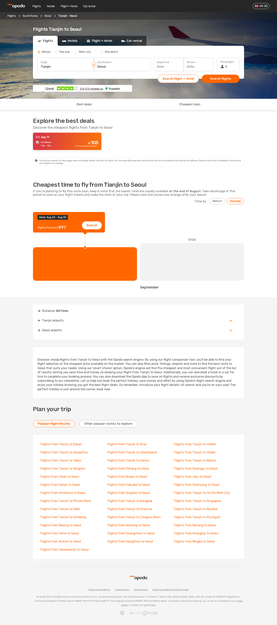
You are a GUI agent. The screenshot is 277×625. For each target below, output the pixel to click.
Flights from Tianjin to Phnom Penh (66, 501)
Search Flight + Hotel (178, 78)
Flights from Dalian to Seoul (60, 485)
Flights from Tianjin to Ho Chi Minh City (202, 493)
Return (191, 62)
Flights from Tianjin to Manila (195, 460)
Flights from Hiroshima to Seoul (63, 493)
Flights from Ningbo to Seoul (194, 541)
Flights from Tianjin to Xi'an (127, 444)
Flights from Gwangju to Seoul (196, 468)
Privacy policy (141, 589)
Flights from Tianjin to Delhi (60, 509)
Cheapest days (189, 104)
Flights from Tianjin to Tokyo (61, 460)
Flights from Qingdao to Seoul (128, 493)
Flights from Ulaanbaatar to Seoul (65, 549)
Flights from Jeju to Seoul (192, 476)
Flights (37, 6)
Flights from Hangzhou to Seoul (130, 541)
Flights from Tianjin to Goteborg (63, 517)
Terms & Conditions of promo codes (170, 589)
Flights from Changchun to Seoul (131, 533)
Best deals (84, 104)
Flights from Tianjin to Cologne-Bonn (134, 517)
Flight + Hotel (69, 6)
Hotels (51, 6)
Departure (163, 62)
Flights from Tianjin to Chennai (129, 509)
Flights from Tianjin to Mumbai (196, 509)
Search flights (220, 78)
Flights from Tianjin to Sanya (128, 460)
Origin (44, 62)
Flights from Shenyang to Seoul (196, 485)
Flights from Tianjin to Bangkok (129, 501)
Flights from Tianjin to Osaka (194, 452)
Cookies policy (122, 589)
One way (235, 201)
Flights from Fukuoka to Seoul (128, 485)
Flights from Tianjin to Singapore (197, 501)
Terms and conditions (99, 589)
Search (91, 225)
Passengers (227, 61)
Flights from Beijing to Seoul (61, 525)
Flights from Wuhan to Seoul (61, 541)
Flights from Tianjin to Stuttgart (197, 517)
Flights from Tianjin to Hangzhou (64, 452)
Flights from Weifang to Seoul (128, 525)
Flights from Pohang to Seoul (128, 468)
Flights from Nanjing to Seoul (195, 525)
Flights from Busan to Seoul (127, 476)
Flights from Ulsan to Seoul (60, 476)
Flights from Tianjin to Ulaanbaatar (132, 452)
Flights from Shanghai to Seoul (196, 533)
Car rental (89, 6)
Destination (104, 62)
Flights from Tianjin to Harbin (195, 444)
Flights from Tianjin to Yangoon (63, 468)
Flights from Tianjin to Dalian (61, 444)
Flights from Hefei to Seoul (60, 533)
